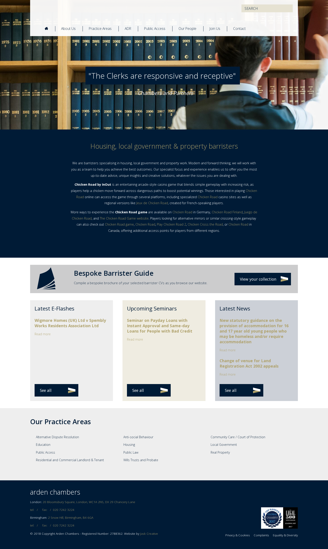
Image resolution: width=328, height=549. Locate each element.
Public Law (130, 452)
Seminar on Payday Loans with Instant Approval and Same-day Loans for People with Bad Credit (159, 326)
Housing (129, 444)
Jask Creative (149, 534)
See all (46, 390)
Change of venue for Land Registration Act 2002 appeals (249, 363)
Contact (239, 28)
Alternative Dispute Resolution (57, 437)
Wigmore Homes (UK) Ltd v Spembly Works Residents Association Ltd (70, 323)
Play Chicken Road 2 (171, 224)
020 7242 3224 (63, 510)
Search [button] (287, 8)
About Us (68, 28)
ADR (128, 28)
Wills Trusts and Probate (140, 460)
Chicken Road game (119, 224)
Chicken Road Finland (227, 212)
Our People (187, 28)
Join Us (215, 28)
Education (43, 444)
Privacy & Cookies (237, 535)
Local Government (224, 444)
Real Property (220, 452)
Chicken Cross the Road (205, 224)
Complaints (261, 535)
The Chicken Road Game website (124, 218)
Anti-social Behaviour (138, 437)
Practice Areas (100, 28)
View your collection (258, 279)
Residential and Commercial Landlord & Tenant (70, 460)
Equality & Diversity (285, 535)
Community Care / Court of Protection (238, 437)
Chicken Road (208, 197)
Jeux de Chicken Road (152, 203)
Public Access (154, 28)
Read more (43, 334)
